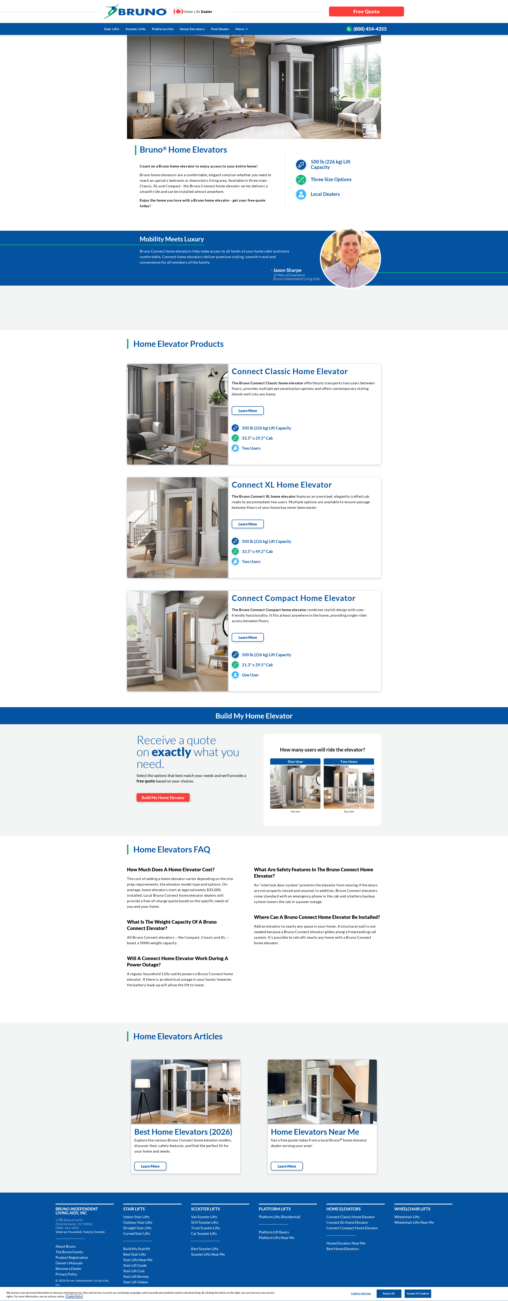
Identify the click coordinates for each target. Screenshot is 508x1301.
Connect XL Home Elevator (282, 484)
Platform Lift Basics (274, 1232)
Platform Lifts (162, 29)
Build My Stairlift (136, 1248)
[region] (254, 1294)
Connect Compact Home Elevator (294, 598)
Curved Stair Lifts (136, 1233)
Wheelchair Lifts (407, 1217)
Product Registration (72, 1257)
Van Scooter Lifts (204, 1217)
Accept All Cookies (418, 1293)
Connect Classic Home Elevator (290, 371)
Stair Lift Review (136, 1276)
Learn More (248, 410)
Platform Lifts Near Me (276, 1237)
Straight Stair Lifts (137, 1228)
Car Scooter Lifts (204, 1233)
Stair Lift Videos (135, 1282)
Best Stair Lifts (134, 1254)
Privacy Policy (66, 1274)
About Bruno (66, 1246)
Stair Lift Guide (135, 1265)
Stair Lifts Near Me (137, 1260)
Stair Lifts (111, 29)
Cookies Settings (361, 1293)
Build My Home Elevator (163, 797)
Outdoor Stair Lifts (137, 1222)
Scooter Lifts (136, 29)
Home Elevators (192, 29)
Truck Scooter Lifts (205, 1228)
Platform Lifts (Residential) (279, 1217)
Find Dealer (220, 29)
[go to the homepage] (135, 11)
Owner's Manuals (69, 1263)
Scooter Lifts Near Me (208, 1254)
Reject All (389, 1293)
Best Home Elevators (342, 1248)
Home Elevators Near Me (315, 1132)
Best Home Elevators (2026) (183, 1132)
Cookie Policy (74, 1296)
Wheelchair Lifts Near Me (414, 1222)
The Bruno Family (69, 1252)
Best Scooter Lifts (204, 1248)
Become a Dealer (69, 1268)
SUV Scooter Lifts (204, 1222)
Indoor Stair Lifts (136, 1217)
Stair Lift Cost (134, 1271)
